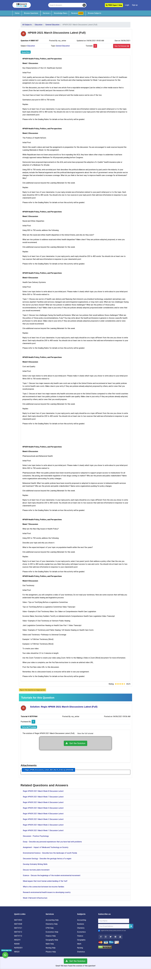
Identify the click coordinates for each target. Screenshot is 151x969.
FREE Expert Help (115, 5)
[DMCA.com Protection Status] (105, 947)
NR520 (16, 952)
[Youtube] (115, 937)
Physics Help (51, 952)
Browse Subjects (94, 13)
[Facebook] (101, 937)
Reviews (77, 13)
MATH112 (18, 936)
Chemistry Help (52, 924)
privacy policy (113, 930)
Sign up (135, 5)
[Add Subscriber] (131, 926)
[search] (84, 5)
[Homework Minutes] (21, 5)
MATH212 (18, 932)
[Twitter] (110, 937)
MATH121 (18, 928)
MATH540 (18, 924)
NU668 (16, 944)
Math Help (50, 944)
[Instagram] (105, 937)
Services (46, 13)
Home (17, 13)
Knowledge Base (60, 13)
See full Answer (121, 46)
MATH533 (18, 920)
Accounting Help (52, 920)
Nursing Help (50, 948)
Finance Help (51, 936)
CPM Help (50, 928)
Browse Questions (31, 13)
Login (127, 5)
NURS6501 (18, 948)
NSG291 (17, 940)
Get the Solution (76, 743)
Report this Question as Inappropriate (32, 690)
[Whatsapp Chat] (5, 955)
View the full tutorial (85, 733)
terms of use (122, 930)
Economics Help (52, 932)
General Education (63, 46)
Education (31, 46)
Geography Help (52, 940)
